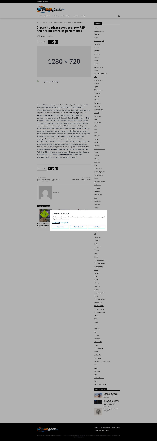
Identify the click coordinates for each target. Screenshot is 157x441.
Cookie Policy (55, 222)
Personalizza (60, 227)
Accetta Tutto (96, 227)
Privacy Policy (64, 222)
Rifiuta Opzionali (78, 227)
